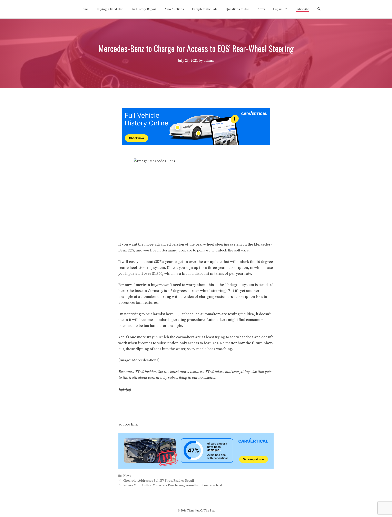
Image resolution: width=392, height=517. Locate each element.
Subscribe (302, 9)
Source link (128, 424)
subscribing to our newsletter (191, 377)
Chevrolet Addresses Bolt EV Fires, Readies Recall (158, 481)
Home (84, 9)
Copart (277, 9)
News (261, 9)
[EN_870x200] (196, 467)
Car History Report (143, 9)
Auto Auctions (174, 9)
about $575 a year (158, 261)
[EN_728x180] (196, 144)
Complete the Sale (205, 9)
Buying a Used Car (109, 9)
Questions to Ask (237, 9)
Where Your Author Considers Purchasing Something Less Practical (172, 485)
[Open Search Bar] (319, 9)
